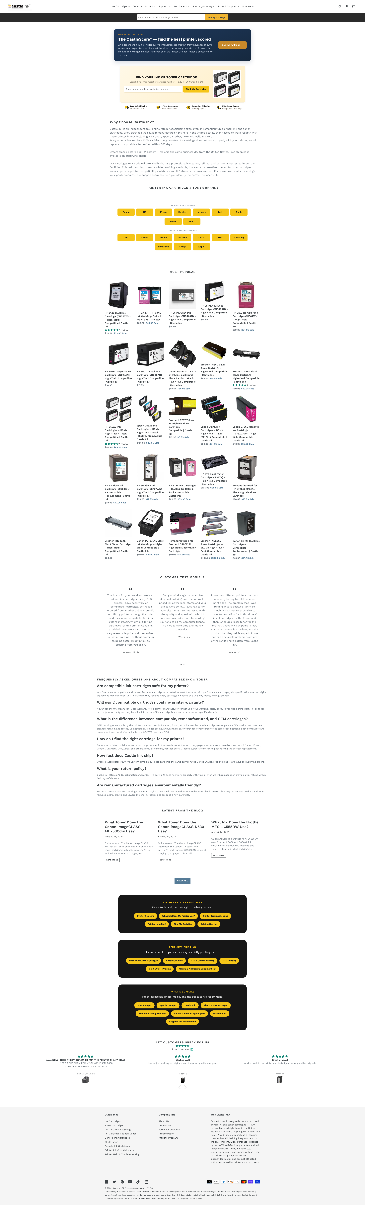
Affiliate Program (168, 1137)
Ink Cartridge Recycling (118, 1129)
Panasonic (163, 246)
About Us (164, 1121)
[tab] (181, 664)
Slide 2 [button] (183, 664)
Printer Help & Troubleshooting (122, 1154)
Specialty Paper (168, 1005)
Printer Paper (144, 1005)
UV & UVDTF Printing (160, 969)
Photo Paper (219, 1013)
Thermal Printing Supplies (152, 1013)
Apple (239, 212)
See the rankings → (232, 45)
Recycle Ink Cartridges (117, 1146)
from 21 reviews (180, 1049)
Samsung (239, 237)
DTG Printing (229, 960)
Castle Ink (116, 1188)
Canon (126, 212)
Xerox (201, 237)
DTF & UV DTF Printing (202, 960)
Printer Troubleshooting (215, 916)
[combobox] (343, 6)
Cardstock (190, 1005)
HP (144, 212)
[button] (180, 1087)
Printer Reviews (145, 916)
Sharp (192, 221)
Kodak (173, 221)
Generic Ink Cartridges (117, 1137)
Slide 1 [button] (181, 664)
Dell (220, 212)
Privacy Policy (166, 1133)
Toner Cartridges (114, 1125)
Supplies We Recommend (182, 1021)
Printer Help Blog (157, 924)
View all (182, 881)
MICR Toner (111, 1142)
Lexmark (201, 212)
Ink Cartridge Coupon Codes (120, 1133)
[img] (182, 1046)
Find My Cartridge (216, 17)
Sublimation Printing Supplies (189, 1013)
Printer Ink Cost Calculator (120, 1150)
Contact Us (165, 1125)
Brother (182, 212)
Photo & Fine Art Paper (216, 1005)
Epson (163, 212)
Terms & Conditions (169, 1129)
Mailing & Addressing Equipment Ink (197, 969)
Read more (112, 860)
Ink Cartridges (112, 1121)
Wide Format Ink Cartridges (143, 960)
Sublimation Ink (209, 924)
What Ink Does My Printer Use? (178, 916)
